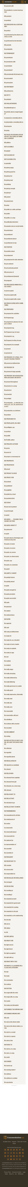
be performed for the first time (13, 40)
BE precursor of (9, 272)
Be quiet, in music (9, 544)
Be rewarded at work (10, 898)
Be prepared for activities (11, 313)
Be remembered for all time (12, 815)
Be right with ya (8, 957)
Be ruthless (7, 1074)
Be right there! (8, 949)
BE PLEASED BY (9, 155)
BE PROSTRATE (9, 465)
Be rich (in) (7, 919)
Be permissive (8, 57)
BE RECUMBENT (9, 732)
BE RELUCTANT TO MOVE (12, 806)
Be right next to (8, 944)
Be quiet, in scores (9, 548)
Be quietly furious (9, 577)
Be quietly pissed (9, 581)
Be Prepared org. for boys (12, 332)
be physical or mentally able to (13, 118)
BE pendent (7, 16)
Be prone (7, 448)
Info (16, 1174)
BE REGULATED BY (10, 760)
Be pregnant (8, 280)
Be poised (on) (8, 201)
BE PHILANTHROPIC (10, 103)
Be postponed (8, 255)
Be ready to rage (9, 652)
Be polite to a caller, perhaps (12, 209)
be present (7, 348)
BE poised (7, 197)
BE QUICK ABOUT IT (10, 525)
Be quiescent (8, 529)
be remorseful (8, 827)
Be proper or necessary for (12, 456)
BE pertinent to (8, 91)
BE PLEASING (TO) (10, 159)
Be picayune (8, 126)
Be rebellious (8, 719)
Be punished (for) (9, 498)
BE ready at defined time (11, 631)
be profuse (7, 431)
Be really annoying (9, 673)
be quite (6, 585)
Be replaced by (8, 840)
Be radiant (7, 610)
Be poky (6, 205)
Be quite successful (10, 598)
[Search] (22, 2)
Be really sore (8, 707)
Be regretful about (9, 756)
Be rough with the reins (11, 992)
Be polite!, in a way (9, 217)
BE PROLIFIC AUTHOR (11, 444)
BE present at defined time (12, 363)
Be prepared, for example (11, 344)
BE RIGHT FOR (8, 940)
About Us (11, 1174)
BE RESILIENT (8, 857)
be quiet (6, 533)
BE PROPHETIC (9, 460)
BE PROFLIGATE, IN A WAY (12, 423)
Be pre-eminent (8, 263)
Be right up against (9, 953)
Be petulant (7, 99)
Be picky (6, 130)
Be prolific (7, 435)
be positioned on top (10, 243)
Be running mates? (10, 1069)
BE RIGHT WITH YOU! (10, 961)
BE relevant (7, 790)
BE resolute (7, 865)
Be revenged (8, 882)
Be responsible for (9, 873)
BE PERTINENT (9, 86)
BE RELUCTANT (9, 798)
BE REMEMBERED (10, 811)
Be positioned (8, 234)
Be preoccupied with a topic (12, 299)
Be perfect (7, 30)
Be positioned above (10, 238)
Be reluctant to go (9, 802)
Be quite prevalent (9, 594)
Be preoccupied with (10, 295)
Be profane (7, 414)
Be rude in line (8, 1040)
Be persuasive (8, 82)
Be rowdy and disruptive (11, 1005)
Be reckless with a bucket (11, 723)
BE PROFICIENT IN (10, 419)
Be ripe (6, 971)
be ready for (7, 636)
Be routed (7, 1001)
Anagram (14, 1141)
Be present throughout (11, 381)
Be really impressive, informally (13, 694)
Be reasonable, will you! (11, 715)
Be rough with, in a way (11, 996)
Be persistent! (8, 70)
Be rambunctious (9, 615)
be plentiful (7, 163)
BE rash (6, 627)
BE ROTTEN (8, 988)
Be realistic (7, 661)
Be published (8, 485)
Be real (6, 656)
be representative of (10, 844)
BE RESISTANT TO (10, 861)
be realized (7, 665)
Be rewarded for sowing (11, 907)
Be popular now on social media (13, 226)
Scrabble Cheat (7, 1141)
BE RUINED (7, 1061)
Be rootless (7, 984)
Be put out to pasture (10, 506)
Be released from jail (10, 781)
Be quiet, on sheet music (11, 556)
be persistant (8, 66)
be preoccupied (9, 290)
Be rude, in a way (9, 1053)
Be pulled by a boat (10, 494)
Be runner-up (8, 1065)
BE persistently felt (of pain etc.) (13, 74)
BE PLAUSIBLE (9, 146)
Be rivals (6, 976)
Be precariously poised (11, 268)
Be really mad (8, 698)
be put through (8, 511)
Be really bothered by (10, 677)
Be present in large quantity (12, 371)
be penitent (7, 20)
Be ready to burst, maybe (11, 644)
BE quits (6, 602)
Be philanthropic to (10, 107)
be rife (6, 932)
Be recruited (8, 727)
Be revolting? (8, 894)
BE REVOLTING (9, 886)
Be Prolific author (9, 439)
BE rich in (7, 924)
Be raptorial (7, 623)
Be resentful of (8, 852)
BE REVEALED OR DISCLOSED (13, 878)
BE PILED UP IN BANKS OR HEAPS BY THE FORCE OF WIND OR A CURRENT (13, 136)
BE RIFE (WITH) (9, 936)
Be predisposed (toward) (11, 276)
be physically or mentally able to (13, 122)
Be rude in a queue (9, 1036)
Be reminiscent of (9, 819)
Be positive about (9, 251)
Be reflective (8, 748)
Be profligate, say (9, 427)
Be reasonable (8, 711)
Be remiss (7, 823)
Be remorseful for (9, 836)
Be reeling (7, 736)
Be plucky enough (9, 188)
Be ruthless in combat (10, 1078)
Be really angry (8, 669)
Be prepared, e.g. (9, 336)
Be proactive (8, 394)
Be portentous (8, 230)
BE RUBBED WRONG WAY (12, 1013)
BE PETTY (7, 95)
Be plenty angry (9, 167)
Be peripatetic (8, 49)
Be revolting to (8, 890)
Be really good (8, 690)
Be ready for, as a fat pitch (12, 640)
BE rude (6, 1017)
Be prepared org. (9, 328)
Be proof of (7, 452)
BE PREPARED (8, 309)
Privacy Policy (7, 1172)
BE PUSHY (7, 502)
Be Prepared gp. (9, 317)
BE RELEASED (8, 773)
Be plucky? (7, 192)
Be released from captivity (12, 777)
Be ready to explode (10, 648)
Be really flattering (9, 681)
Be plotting (7, 184)
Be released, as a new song (12, 786)
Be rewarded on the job (11, 911)
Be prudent (7, 481)
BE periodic (7, 45)
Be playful (7, 151)
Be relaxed (7, 769)
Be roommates (8, 980)
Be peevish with (9, 6)
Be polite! (7, 213)
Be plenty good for (9, 171)
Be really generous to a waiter (13, 686)
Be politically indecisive (11, 222)
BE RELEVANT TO (9, 794)
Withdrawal (20, 1174)
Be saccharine (8, 1082)
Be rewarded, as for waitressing (13, 915)
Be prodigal (7, 398)
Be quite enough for (10, 590)
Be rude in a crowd (9, 1032)
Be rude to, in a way (10, 1048)
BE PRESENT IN (9, 367)
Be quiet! (7, 569)
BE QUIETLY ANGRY (10, 573)
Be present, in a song (10, 386)
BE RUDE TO (8, 1044)
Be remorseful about (10, 832)
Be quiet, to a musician (11, 564)
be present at (8, 353)
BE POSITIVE (8, 247)
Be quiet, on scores (10, 552)
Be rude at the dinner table (12, 1022)
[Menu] (25, 2)
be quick (6, 515)
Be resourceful (8, 869)
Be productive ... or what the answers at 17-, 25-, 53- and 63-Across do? (13, 404)
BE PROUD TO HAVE (10, 473)
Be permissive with (9, 61)
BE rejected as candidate (11, 765)
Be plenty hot (8, 176)
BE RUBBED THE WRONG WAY (13, 1009)
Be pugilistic (8, 490)
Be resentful (7, 848)
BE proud (7, 469)
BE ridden (7, 928)
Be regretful (7, 752)
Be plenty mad (8, 180)
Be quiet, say (8, 560)
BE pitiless (7, 142)
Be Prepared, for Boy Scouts (12, 340)
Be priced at (7, 390)
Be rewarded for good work (12, 903)
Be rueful (7, 1057)
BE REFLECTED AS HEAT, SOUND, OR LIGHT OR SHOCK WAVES (13, 742)
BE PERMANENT (9, 53)
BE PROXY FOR (9, 477)
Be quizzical (7, 606)
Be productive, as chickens (12, 410)
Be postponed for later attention (13, 259)
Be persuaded (8, 78)
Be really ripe (8, 702)
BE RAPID (7, 619)
